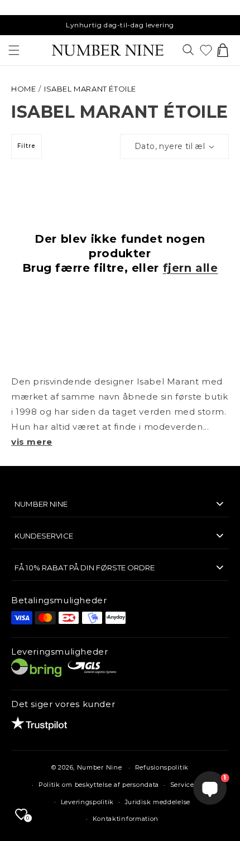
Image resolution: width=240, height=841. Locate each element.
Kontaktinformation (126, 819)
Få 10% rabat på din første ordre (85, 567)
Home (23, 88)
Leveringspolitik (87, 802)
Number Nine (99, 767)
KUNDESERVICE (44, 535)
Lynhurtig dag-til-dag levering (120, 25)
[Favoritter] (206, 50)
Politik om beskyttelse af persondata (99, 785)
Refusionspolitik (162, 767)
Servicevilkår (191, 785)
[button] (14, 50)
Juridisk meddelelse (157, 802)
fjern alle (190, 268)
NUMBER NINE (41, 503)
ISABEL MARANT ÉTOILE (90, 88)
